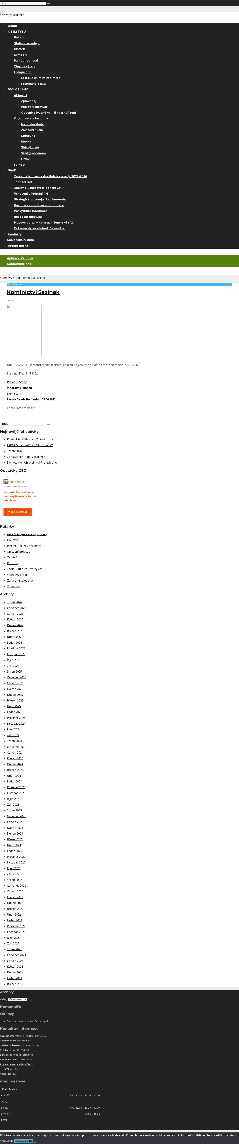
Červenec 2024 (16, 747)
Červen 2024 (15, 752)
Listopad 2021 (16, 932)
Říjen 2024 (13, 729)
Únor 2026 (14, 637)
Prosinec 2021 (16, 926)
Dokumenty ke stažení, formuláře (39, 228)
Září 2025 (13, 666)
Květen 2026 (15, 619)
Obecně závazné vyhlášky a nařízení (48, 112)
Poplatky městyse (34, 107)
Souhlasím (21, 1141)
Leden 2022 (14, 920)
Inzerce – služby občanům (24, 546)
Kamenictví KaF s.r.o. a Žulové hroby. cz (32, 439)
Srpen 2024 (14, 741)
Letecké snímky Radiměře (40, 78)
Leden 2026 (14, 642)
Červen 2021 (15, 961)
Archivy (4, 999)
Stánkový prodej (10, 278)
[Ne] (34, 1142)
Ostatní (12, 557)
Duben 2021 (15, 972)
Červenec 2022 (16, 885)
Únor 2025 (14, 706)
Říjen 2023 (13, 799)
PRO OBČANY (18, 89)
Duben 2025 (15, 695)
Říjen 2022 (13, 868)
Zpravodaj (28, 101)
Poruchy (12, 563)
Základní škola (32, 130)
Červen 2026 (15, 614)
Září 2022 (13, 874)
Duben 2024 (15, 764)
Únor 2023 (14, 845)
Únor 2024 (14, 776)
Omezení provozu (18, 552)
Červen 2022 (15, 891)
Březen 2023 (15, 839)
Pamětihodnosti (26, 60)
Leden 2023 (14, 851)
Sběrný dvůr (30, 147)
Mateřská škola (32, 124)
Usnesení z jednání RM (31, 193)
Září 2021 (13, 943)
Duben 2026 (15, 625)
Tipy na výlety (24, 66)
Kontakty (15, 234)
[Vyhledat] (48, 3)
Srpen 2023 (14, 810)
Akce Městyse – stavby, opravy (27, 534)
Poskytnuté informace (31, 211)
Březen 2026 (15, 631)
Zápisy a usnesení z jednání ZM (38, 188)
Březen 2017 (15, 984)
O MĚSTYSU (17, 31)
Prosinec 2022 (16, 857)
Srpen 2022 (14, 880)
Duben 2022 (15, 903)
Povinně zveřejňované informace (39, 205)
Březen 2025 (15, 700)
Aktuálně (20, 95)
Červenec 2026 (16, 608)
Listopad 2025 (16, 654)
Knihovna (28, 135)
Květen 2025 (15, 689)
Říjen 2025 (13, 660)
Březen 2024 (15, 770)
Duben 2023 (15, 833)
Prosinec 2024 (16, 718)
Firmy (25, 159)
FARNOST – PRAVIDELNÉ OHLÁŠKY (30, 445)
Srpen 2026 (14, 451)
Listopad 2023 (16, 793)
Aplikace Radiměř (20, 258)
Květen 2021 (15, 966)
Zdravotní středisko (20, 580)
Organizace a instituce (31, 118)
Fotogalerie (22, 72)
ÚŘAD (12, 170)
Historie (20, 49)
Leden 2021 (14, 978)
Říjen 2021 (13, 938)
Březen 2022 (15, 909)
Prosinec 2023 (16, 787)
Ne (30, 1141)
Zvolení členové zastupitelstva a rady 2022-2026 (50, 176)
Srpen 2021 (14, 949)
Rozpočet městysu (28, 216)
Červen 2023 (15, 822)
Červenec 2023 (16, 816)
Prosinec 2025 (16, 648)
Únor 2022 (14, 914)
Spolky (26, 141)
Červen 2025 (15, 683)
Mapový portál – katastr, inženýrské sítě (43, 222)
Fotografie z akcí (33, 83)
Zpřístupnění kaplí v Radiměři (26, 457)
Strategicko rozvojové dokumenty (40, 199)
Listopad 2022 (16, 862)
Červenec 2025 (16, 677)
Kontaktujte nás (19, 264)
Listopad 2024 (16, 723)
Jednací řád (23, 182)
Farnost (19, 164)
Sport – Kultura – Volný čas (25, 569)
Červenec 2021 (16, 955)
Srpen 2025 (14, 671)
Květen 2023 (15, 828)
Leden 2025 (14, 712)
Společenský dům (20, 240)
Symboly (20, 54)
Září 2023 (13, 804)
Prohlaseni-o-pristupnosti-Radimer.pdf (27, 1021)
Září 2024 (13, 735)
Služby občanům (33, 153)
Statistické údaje (27, 43)
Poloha (19, 37)
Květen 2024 (15, 758)
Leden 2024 (14, 781)
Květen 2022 (15, 897)
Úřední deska (18, 245)
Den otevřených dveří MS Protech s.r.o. (32, 462)
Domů (12, 26)
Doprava (12, 540)
